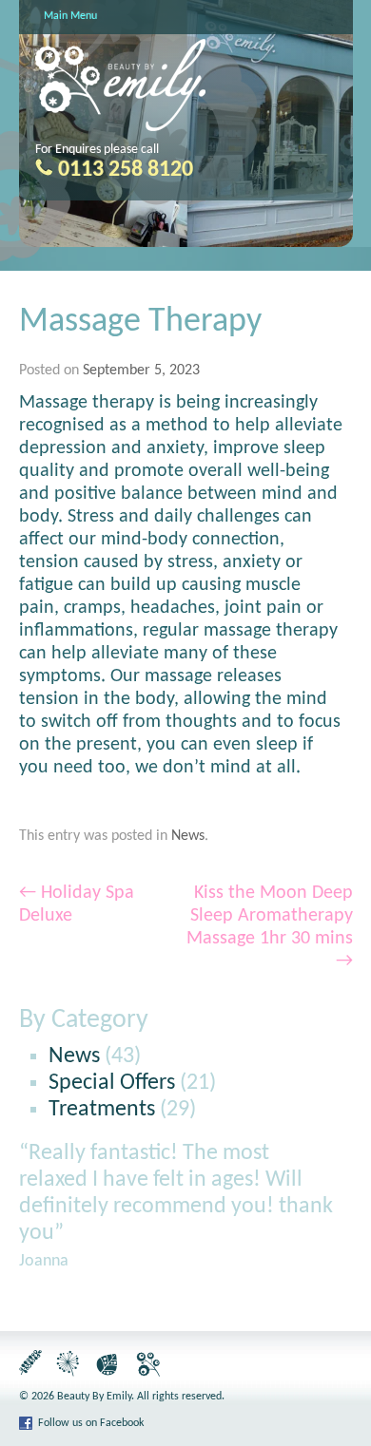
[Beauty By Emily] (120, 128)
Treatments (102, 1109)
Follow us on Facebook (91, 1423)
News (188, 836)
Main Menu (70, 16)
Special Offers (112, 1083)
